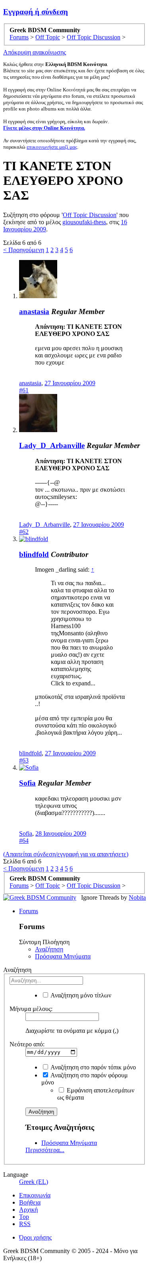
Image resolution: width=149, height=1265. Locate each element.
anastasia (34, 311)
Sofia (27, 783)
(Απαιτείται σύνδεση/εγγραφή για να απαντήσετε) (65, 854)
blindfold (34, 554)
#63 (24, 760)
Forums (28, 911)
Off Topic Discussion (89, 214)
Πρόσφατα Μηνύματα (63, 956)
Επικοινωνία (34, 1195)
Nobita (137, 897)
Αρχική (28, 1209)
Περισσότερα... (44, 1150)
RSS (25, 1223)
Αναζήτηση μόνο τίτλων (80, 995)
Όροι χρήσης (35, 1237)
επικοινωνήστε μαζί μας (52, 147)
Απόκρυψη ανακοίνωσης (34, 52)
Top (24, 1216)
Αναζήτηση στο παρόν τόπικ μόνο (92, 1067)
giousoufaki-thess (84, 222)
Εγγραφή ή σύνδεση (35, 12)
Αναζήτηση (49, 949)
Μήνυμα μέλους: (31, 1008)
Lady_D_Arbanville (52, 445)
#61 (24, 390)
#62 (24, 531)
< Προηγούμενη (23, 249)
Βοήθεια (30, 1202)
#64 (24, 840)
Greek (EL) (33, 1181)
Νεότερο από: (27, 1044)
